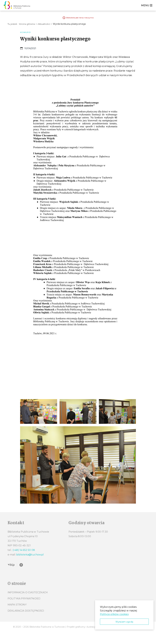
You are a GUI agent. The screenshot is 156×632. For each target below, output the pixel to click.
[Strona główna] (18, 5)
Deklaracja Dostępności (26, 610)
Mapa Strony (17, 604)
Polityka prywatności (24, 598)
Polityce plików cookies (114, 614)
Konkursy (25, 32)
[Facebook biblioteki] (21, 565)
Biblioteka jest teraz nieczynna (80, 17)
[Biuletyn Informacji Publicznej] (11, 565)
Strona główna (27, 24)
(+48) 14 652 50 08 (24, 550)
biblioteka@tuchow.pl (30, 554)
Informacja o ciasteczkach (28, 592)
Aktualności (44, 24)
